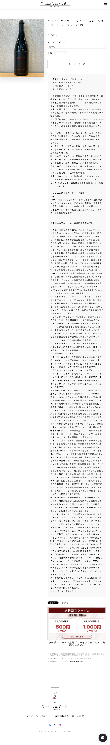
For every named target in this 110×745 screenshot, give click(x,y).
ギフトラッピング (57, 42)
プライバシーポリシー (38, 716)
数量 (50, 53)
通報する (65, 603)
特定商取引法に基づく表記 (69, 716)
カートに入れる (77, 64)
